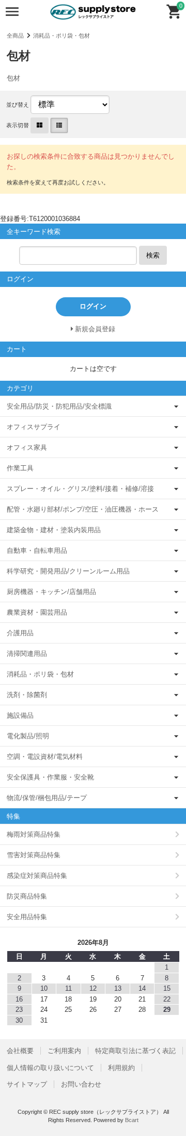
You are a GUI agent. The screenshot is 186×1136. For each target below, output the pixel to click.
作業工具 (20, 468)
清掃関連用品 (27, 653)
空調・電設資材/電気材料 (45, 756)
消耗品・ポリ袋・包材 (61, 35)
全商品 (15, 35)
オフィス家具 (27, 447)
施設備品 (20, 715)
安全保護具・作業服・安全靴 (50, 777)
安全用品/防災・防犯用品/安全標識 (59, 406)
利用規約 (121, 1068)
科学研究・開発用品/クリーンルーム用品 (68, 571)
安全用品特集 (27, 917)
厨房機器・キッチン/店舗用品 (51, 592)
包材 (13, 78)
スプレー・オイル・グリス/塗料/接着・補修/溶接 (80, 489)
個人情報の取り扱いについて (50, 1068)
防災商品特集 (27, 896)
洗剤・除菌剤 (27, 695)
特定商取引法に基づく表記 (135, 1051)
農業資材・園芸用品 (37, 612)
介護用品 (20, 633)
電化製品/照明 (28, 736)
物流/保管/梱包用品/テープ (47, 798)
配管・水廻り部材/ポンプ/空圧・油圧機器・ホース (83, 509)
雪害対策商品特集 (33, 855)
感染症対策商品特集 (37, 875)
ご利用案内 (64, 1051)
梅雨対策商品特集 (33, 834)
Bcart (131, 1120)
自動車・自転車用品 (37, 550)
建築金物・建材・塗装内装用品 (54, 530)
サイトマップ (27, 1084)
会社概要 (20, 1051)
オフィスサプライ (33, 427)
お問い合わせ (81, 1084)
